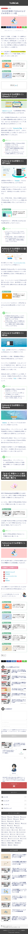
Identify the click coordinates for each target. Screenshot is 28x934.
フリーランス (22, 836)
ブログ (4, 838)
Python (4, 655)
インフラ (14, 797)
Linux (18, 821)
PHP (17, 823)
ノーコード (14, 804)
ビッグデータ (14, 836)
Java (4, 821)
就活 (20, 840)
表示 (16, 85)
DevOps (23, 817)
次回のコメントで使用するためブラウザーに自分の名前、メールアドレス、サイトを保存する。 (14, 731)
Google (17, 819)
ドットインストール (19, 262)
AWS (4, 817)
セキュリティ (6, 834)
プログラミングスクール (14, 838)
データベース (21, 834)
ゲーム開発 (5, 832)
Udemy (17, 825)
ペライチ (24, 838)
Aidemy (4, 422)
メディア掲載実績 (21, 930)
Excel (4, 819)
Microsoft (5, 823)
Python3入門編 (17, 128)
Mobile (12, 823)
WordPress (19, 827)
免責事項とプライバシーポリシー (9, 930)
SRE (4, 825)
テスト (13, 834)
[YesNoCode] (14, 4)
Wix (12, 827)
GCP (10, 819)
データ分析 (5, 836)
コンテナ (13, 832)
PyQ (3, 349)
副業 (14, 840)
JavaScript (11, 821)
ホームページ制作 (6, 840)
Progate (17, 180)
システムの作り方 (21, 832)
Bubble (17, 817)
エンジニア (14, 800)
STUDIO (10, 825)
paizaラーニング (7, 110)
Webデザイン (6, 827)
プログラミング (4, 8)
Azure (10, 817)
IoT (22, 819)
